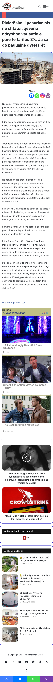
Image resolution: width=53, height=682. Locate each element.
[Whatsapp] (36, 95)
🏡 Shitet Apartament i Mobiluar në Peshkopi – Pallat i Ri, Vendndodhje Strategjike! (35, 578)
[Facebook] (31, 95)
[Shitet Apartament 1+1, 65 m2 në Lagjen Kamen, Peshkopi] (10, 617)
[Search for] (39, 7)
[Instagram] (42, 95)
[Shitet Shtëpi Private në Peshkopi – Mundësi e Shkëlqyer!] (10, 599)
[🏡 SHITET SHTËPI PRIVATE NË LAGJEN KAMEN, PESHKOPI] (10, 564)
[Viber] (48, 95)
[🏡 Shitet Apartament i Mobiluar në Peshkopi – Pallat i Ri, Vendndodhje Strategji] (10, 582)
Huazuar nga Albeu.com (14, 302)
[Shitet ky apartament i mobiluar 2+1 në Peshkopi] (10, 634)
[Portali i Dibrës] (13, 6)
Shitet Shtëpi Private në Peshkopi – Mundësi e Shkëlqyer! (31, 596)
